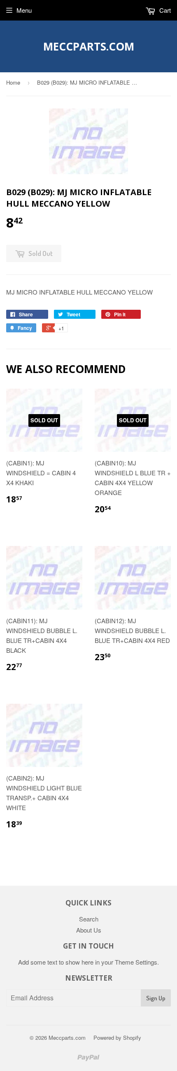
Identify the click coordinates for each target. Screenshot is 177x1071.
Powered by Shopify (117, 1037)
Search (88, 918)
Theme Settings (136, 962)
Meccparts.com (88, 46)
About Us (88, 930)
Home (13, 82)
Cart (164, 10)
